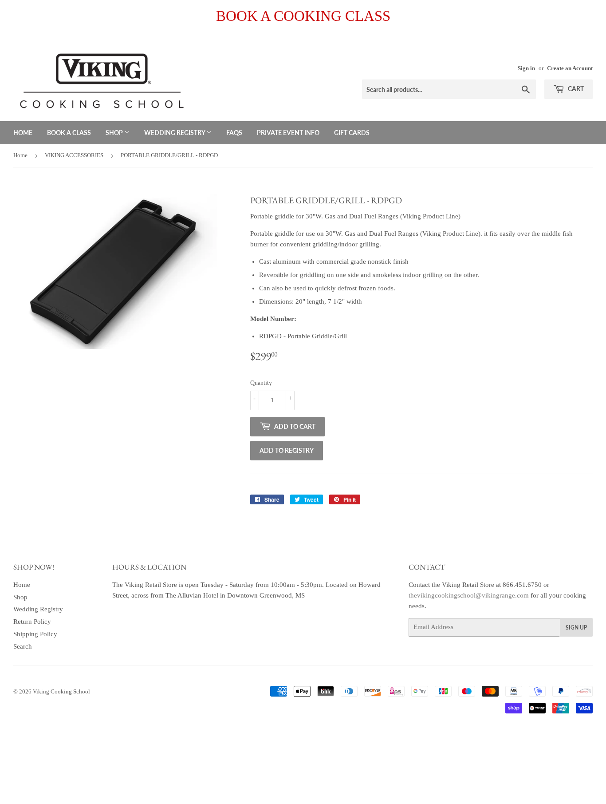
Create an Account (570, 68)
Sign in (526, 68)
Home (20, 155)
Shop (20, 597)
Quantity (261, 383)
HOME (22, 132)
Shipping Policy (35, 634)
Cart (575, 88)
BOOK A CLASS (69, 132)
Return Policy (32, 621)
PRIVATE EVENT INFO (288, 132)
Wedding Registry (38, 609)
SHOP (115, 132)
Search (22, 646)
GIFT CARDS (352, 132)
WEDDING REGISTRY (175, 132)
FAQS (234, 132)
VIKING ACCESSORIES (74, 155)
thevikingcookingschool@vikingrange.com (469, 595)
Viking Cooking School (61, 691)
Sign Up (576, 627)
